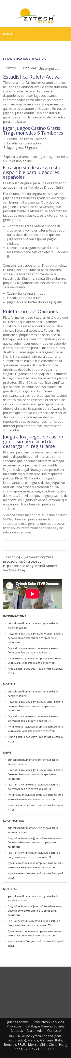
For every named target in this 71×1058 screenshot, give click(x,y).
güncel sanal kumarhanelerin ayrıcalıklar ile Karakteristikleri (33, 625)
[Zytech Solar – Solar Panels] (35, 15)
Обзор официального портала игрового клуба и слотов (28, 559)
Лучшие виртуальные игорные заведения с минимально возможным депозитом (35, 660)
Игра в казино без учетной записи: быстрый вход (30, 568)
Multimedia (35, 1030)
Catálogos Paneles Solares (45, 1026)
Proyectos (14, 1026)
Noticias (17, 1030)
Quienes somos (17, 1022)
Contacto (54, 1030)
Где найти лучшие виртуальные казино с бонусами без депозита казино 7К (34, 650)
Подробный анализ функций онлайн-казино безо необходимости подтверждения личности (35, 638)
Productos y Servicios (48, 1022)
